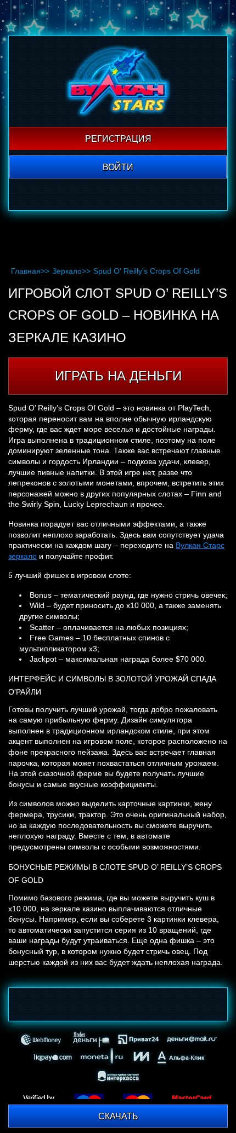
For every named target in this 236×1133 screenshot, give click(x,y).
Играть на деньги (118, 375)
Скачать (118, 1116)
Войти (118, 167)
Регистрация (118, 138)
